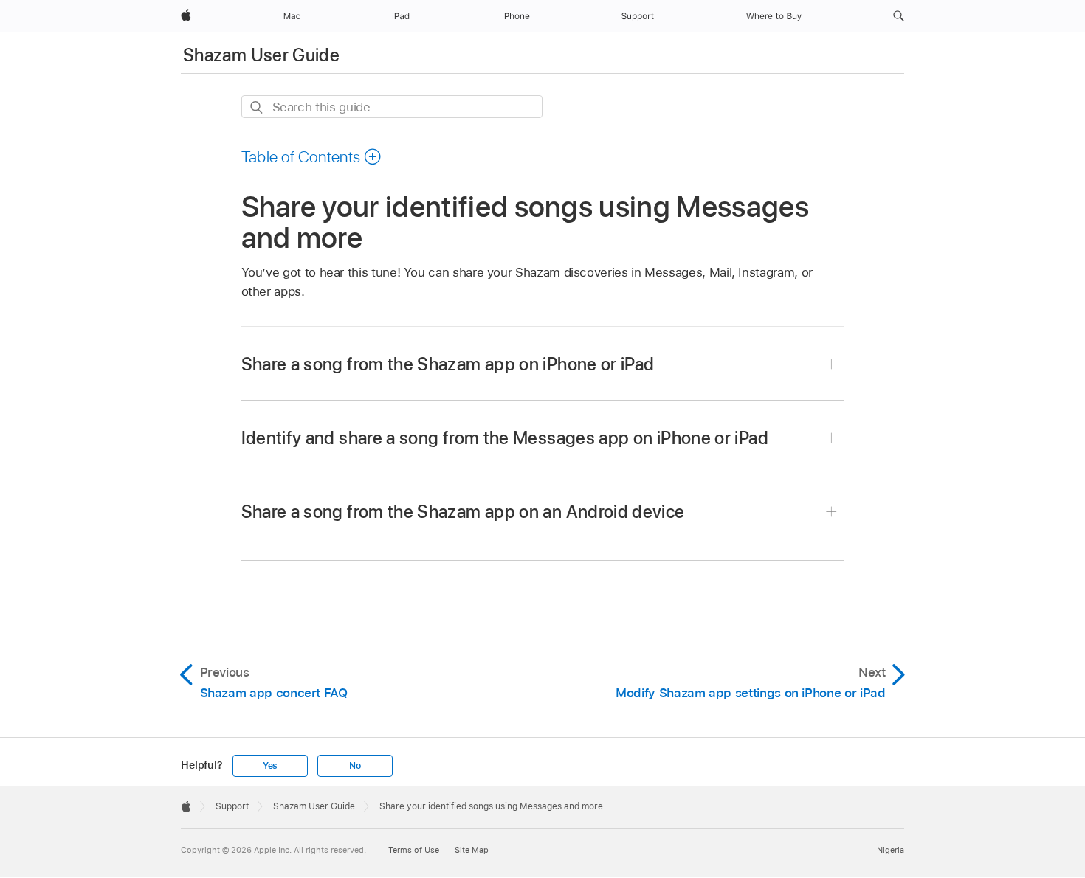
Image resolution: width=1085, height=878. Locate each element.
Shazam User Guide (261, 55)
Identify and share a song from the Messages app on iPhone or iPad (504, 438)
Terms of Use (413, 850)
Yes (270, 766)
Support (232, 806)
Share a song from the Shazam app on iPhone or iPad (448, 364)
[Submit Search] (257, 107)
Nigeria (890, 850)
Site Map (472, 850)
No (355, 766)
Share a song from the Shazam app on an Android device (463, 511)
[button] (898, 16)
